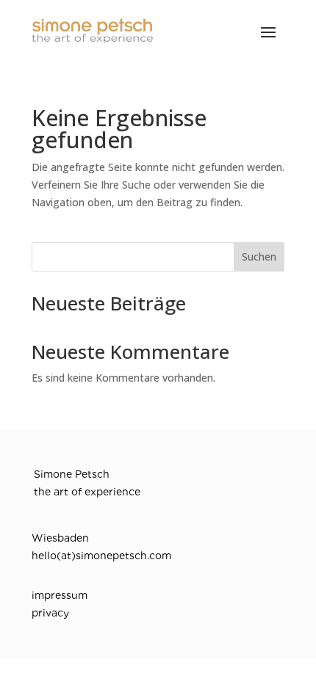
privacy (50, 613)
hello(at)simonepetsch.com (101, 555)
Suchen (259, 256)
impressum (59, 595)
